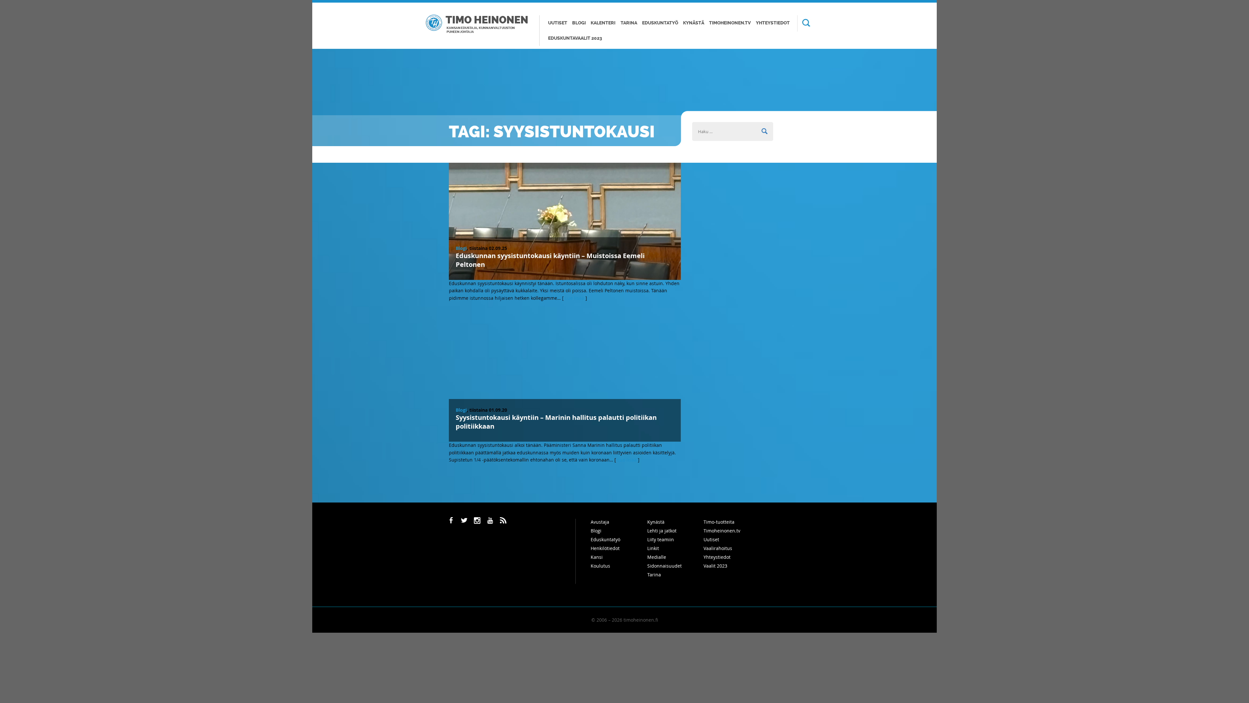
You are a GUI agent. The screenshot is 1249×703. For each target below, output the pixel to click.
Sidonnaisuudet (664, 566)
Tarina (629, 23)
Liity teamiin (660, 539)
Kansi (597, 557)
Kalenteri (603, 23)
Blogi (579, 23)
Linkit (653, 548)
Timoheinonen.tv (730, 23)
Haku (803, 23)
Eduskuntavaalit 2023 (575, 38)
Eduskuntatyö (660, 23)
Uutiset (557, 23)
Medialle (656, 557)
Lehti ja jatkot (662, 531)
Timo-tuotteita (719, 522)
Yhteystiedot (773, 23)
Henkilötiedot (605, 548)
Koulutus (600, 566)
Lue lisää (574, 298)
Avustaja (600, 522)
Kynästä (693, 23)
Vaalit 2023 (715, 566)
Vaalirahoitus (718, 548)
